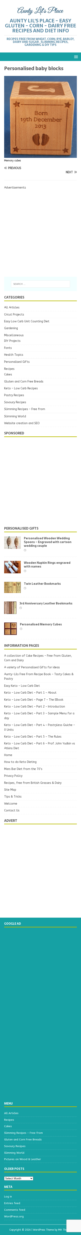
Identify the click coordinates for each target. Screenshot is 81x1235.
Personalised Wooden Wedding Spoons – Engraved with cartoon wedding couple (47, 542)
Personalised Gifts (17, 362)
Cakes (8, 374)
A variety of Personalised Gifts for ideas (32, 667)
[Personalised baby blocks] (40, 155)
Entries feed (12, 1203)
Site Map (10, 790)
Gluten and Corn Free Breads (23, 381)
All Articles (12, 307)
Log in (8, 1196)
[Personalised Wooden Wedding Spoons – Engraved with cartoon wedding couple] (12, 546)
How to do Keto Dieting (20, 762)
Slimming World (15, 416)
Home (8, 755)
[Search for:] (40, 283)
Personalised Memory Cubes (41, 624)
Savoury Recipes (15, 402)
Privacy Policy (13, 776)
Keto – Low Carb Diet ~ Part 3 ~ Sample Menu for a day (39, 716)
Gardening (11, 328)
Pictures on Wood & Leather (22, 1159)
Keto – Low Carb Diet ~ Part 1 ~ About (30, 692)
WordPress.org (14, 1216)
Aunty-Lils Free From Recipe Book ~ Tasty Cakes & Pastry (39, 676)
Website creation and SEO (22, 423)
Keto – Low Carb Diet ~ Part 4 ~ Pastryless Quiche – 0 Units (39, 727)
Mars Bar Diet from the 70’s (23, 769)
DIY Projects (12, 341)
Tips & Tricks (13, 796)
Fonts (8, 348)
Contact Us (12, 810)
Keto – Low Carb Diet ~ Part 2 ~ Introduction (34, 706)
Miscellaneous (14, 335)
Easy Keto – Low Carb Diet (22, 686)
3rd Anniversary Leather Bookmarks (46, 603)
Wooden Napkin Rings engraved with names (47, 564)
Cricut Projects (14, 314)
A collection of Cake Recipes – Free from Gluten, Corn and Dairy (38, 658)
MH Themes (65, 1229)
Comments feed (14, 1209)
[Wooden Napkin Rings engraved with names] (12, 571)
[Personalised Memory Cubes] (10, 632)
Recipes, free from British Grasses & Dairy (32, 783)
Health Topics (13, 355)
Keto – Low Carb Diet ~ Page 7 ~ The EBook (33, 700)
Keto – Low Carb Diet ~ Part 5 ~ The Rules (32, 736)
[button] (75, 57)
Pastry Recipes (14, 395)
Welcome (10, 803)
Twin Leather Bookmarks (42, 583)
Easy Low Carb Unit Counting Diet (26, 321)
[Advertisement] (40, 230)
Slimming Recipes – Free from (24, 409)
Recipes (9, 369)
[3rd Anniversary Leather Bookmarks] (10, 611)
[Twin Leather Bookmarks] (12, 590)
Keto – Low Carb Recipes (21, 388)
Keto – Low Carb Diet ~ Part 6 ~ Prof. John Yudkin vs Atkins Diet (39, 746)
